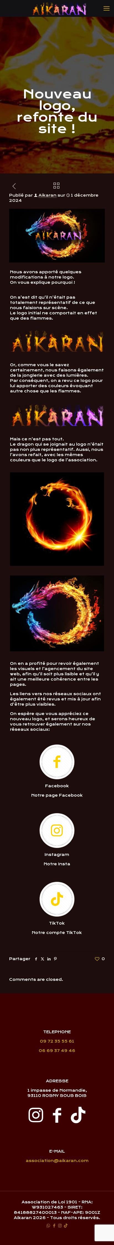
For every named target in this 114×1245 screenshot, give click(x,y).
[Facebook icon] (54, 1225)
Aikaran (47, 195)
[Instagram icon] (60, 1225)
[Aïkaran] (59, 8)
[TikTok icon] (66, 1225)
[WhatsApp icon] (48, 1225)
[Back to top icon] (102, 1233)
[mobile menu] (106, 8)
